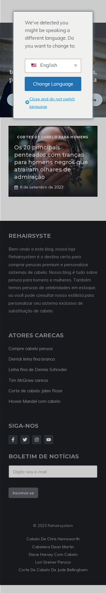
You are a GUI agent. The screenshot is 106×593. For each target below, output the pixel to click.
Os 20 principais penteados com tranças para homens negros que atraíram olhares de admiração (51, 162)
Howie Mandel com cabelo (34, 401)
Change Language (53, 84)
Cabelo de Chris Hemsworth (53, 538)
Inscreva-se (23, 492)
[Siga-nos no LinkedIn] (48, 439)
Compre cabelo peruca (30, 348)
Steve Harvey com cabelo (53, 554)
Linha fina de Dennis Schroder (37, 369)
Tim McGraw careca (28, 380)
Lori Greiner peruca (53, 562)
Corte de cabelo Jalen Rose (35, 390)
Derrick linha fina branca (31, 359)
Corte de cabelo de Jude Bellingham (53, 569)
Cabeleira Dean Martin (53, 546)
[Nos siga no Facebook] (13, 439)
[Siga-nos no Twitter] (24, 439)
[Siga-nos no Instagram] (36, 439)
